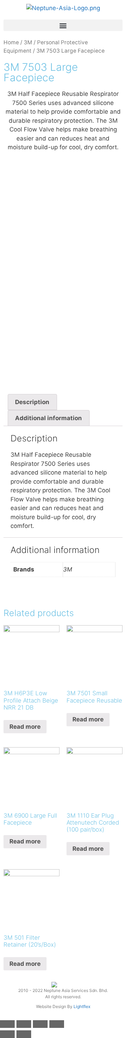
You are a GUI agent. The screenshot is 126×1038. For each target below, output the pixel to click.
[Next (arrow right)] (23, 1034)
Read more (25, 726)
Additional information (48, 418)
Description (32, 402)
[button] (63, 25)
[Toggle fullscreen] (40, 1024)
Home (11, 42)
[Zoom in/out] (56, 1024)
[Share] (23, 1024)
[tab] (32, 402)
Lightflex (82, 1006)
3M (28, 42)
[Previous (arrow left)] (7, 1034)
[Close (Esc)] (7, 1024)
